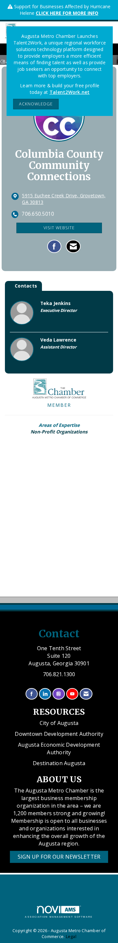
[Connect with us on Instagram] (58, 694)
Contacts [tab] (26, 286)
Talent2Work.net (69, 92)
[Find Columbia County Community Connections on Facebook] (54, 246)
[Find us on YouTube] (72, 694)
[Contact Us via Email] (86, 694)
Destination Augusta (59, 763)
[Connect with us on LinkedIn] (45, 694)
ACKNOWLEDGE (36, 104)
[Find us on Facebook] (32, 694)
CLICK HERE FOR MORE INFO (67, 13)
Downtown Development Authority (59, 733)
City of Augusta (59, 723)
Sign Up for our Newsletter (59, 856)
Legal (71, 936)
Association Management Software (59, 917)
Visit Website (59, 228)
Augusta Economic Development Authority (59, 748)
